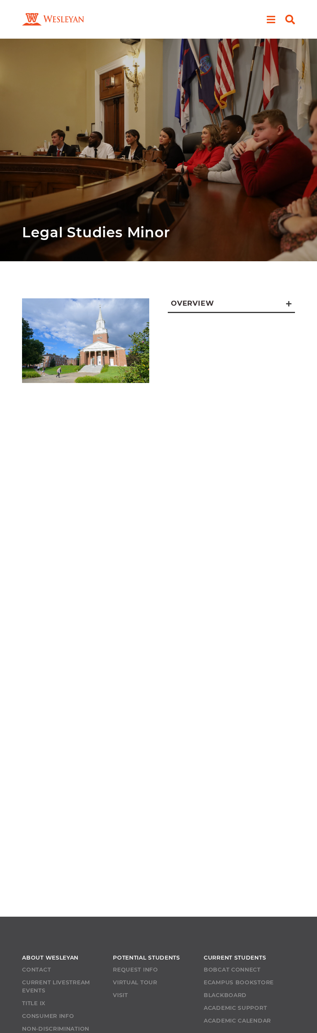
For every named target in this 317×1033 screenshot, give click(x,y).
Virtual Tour (135, 982)
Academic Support (235, 1007)
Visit (120, 995)
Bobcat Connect (232, 969)
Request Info (135, 969)
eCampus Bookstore (239, 982)
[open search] (290, 19)
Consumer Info (48, 1016)
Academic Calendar (237, 1020)
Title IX (34, 1003)
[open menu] (271, 19)
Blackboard (225, 995)
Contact (36, 969)
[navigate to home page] (53, 19)
